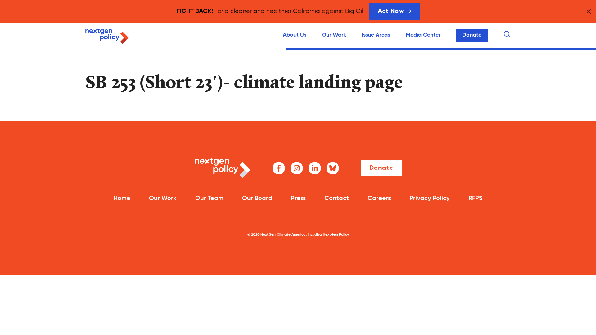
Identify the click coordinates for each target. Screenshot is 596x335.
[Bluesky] (333, 168)
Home (122, 198)
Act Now (391, 11)
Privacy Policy (429, 198)
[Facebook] (279, 168)
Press (298, 198)
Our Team (209, 198)
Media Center (423, 35)
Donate (471, 35)
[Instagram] (297, 168)
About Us (294, 35)
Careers (379, 198)
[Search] (507, 34)
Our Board (257, 198)
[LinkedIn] (315, 168)
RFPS (475, 198)
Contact (336, 198)
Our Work (334, 35)
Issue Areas (376, 35)
